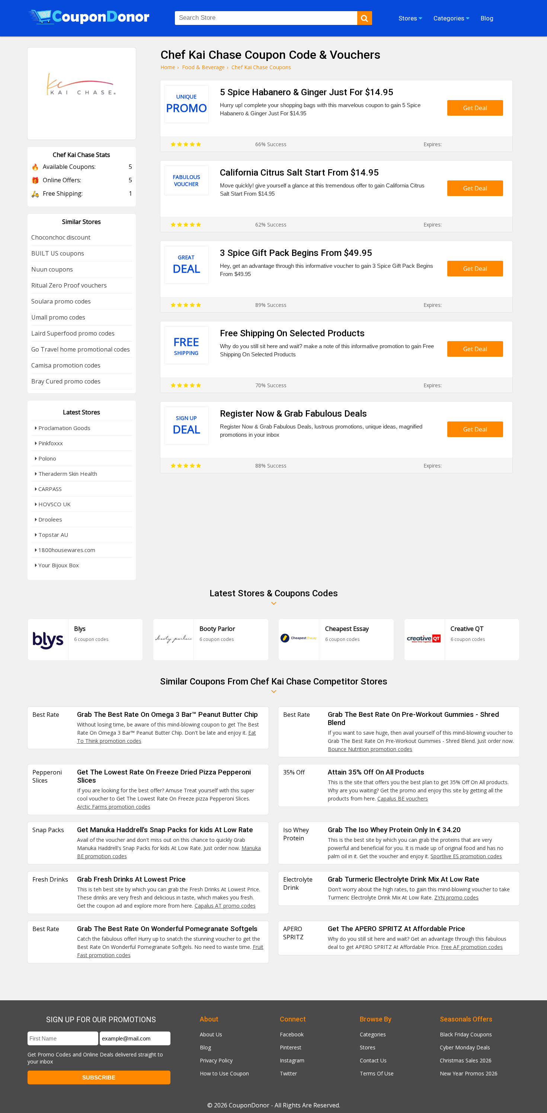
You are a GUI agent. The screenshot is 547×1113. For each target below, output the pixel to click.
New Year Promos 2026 (469, 1073)
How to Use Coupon (224, 1073)
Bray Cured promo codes (65, 381)
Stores (367, 1047)
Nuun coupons (52, 269)
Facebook (292, 1034)
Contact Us (373, 1060)
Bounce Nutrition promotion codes (370, 749)
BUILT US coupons (57, 253)
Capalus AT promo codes (225, 905)
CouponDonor (249, 1105)
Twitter (288, 1073)
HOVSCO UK (54, 504)
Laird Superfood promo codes (73, 333)
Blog (205, 1047)
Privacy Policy (216, 1060)
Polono (46, 458)
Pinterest (290, 1047)
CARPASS (49, 489)
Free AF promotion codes (472, 946)
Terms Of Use (377, 1073)
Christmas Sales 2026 (466, 1060)
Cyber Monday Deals (465, 1047)
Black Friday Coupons (466, 1034)
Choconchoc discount (60, 237)
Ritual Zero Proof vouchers (69, 285)
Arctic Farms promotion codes (113, 806)
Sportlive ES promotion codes (466, 856)
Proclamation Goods (63, 428)
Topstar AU (52, 534)
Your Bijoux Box (58, 565)
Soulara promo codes (61, 301)
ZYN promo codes (456, 897)
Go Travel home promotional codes (80, 349)
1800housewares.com (66, 550)
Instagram (292, 1060)
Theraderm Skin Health (67, 473)
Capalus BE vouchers (402, 798)
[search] (364, 18)
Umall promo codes (58, 317)
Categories (373, 1034)
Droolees (49, 519)
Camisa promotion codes (65, 365)
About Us (211, 1034)
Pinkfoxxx (50, 443)
